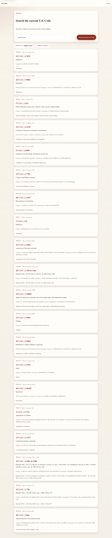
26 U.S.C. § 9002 (23, 79)
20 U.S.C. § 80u (22, 514)
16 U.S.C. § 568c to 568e (26, 461)
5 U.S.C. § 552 (22, 103)
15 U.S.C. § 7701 (23, 173)
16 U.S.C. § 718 (22, 489)
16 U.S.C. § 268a (23, 244)
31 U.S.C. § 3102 (23, 364)
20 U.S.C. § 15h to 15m (26, 270)
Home (108, 3)
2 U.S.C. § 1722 (22, 411)
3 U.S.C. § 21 (21, 221)
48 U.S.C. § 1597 (23, 197)
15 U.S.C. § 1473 (23, 437)
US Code (4, 3)
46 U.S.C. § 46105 (23, 388)
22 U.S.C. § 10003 (23, 293)
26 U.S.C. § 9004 (23, 341)
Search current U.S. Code (86, 37)
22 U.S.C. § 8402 (23, 317)
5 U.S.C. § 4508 (22, 150)
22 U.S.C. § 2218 (23, 126)
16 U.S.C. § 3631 (23, 56)
